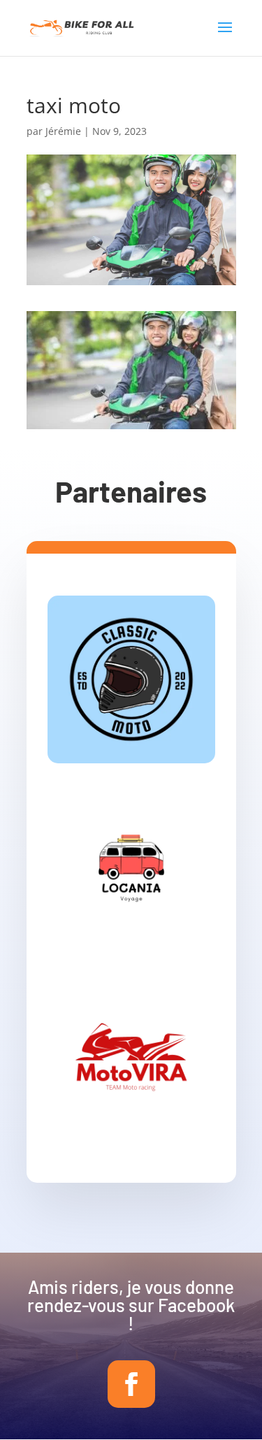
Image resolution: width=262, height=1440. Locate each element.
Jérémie (63, 131)
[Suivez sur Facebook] (131, 1384)
